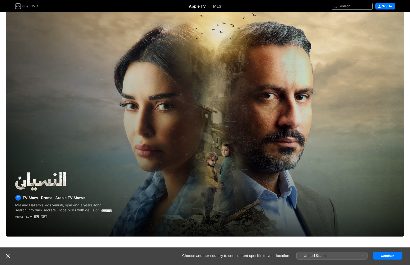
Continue (388, 256)
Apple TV (197, 6)
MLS (217, 6)
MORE (107, 210)
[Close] (8, 256)
